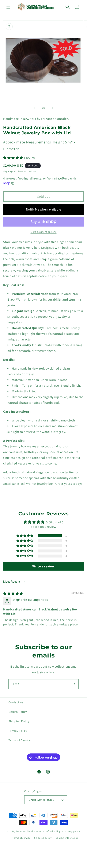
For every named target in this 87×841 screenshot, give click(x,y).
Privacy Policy (17, 731)
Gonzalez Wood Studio (28, 831)
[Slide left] (34, 108)
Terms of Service (19, 740)
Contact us (15, 702)
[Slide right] (52, 108)
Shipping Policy (18, 721)
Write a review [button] (43, 566)
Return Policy (17, 712)
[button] (8, 6)
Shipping (7, 171)
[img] (13, 593)
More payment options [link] (44, 231)
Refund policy (52, 831)
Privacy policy (72, 831)
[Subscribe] (73, 684)
